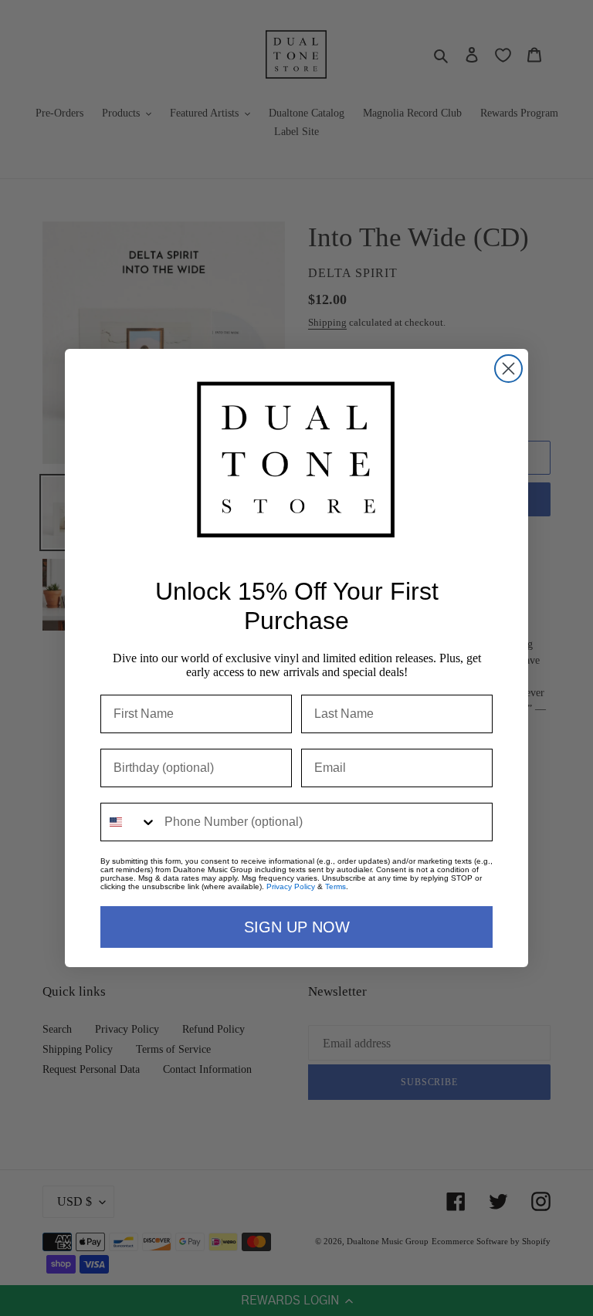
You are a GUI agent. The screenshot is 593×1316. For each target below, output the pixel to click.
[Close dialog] (508, 368)
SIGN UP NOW (297, 926)
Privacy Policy (290, 886)
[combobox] (129, 822)
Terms (335, 886)
